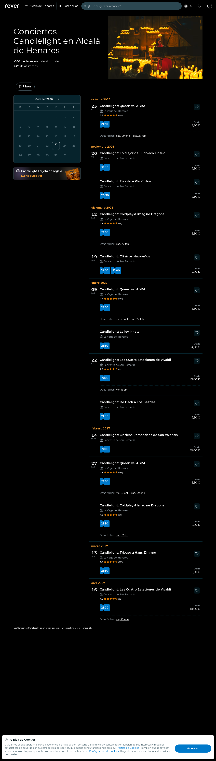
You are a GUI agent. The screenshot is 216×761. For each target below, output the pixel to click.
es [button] (190, 6)
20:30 (105, 195)
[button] (25, 87)
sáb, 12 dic (122, 535)
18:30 (104, 167)
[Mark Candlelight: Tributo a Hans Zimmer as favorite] (197, 554)
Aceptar (193, 748)
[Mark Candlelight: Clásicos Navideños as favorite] (197, 257)
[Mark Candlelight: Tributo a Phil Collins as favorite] (197, 182)
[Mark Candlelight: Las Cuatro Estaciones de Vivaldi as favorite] (197, 361)
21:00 (116, 270)
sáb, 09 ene (123, 135)
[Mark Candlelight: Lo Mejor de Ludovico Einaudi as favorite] (197, 154)
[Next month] (58, 99)
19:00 (105, 232)
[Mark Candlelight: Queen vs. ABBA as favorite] (197, 107)
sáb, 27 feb (139, 135)
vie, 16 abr (122, 389)
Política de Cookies (128, 747)
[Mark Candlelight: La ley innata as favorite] (197, 333)
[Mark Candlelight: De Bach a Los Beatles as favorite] (197, 403)
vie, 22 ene (122, 619)
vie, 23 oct (122, 319)
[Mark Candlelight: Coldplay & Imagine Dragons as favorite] (197, 215)
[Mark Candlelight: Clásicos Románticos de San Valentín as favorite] (197, 436)
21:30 (104, 124)
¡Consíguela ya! (31, 175)
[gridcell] (56, 146)
